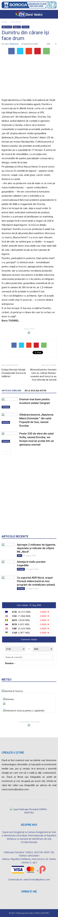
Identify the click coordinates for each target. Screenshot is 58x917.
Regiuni (17, 27)
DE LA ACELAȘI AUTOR (35, 391)
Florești (21, 569)
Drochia (25, 27)
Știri (19, 555)
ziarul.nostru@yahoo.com (36, 879)
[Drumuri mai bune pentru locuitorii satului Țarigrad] (10, 403)
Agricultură (16, 21)
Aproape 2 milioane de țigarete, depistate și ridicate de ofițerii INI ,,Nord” (36, 548)
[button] (53, 14)
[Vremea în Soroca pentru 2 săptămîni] (23, 709)
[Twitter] (37, 901)
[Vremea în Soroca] (12, 691)
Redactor (14, 44)
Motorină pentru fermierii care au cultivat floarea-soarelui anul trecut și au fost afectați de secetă (43, 374)
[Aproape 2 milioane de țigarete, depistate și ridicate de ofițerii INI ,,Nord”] (8, 549)
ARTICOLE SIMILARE (11, 391)
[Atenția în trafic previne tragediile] (8, 565)
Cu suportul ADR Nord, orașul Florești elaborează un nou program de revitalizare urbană (36, 581)
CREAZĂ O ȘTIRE (13, 752)
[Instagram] (29, 901)
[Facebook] (20, 901)
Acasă (4, 21)
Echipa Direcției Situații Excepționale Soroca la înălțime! (14, 373)
